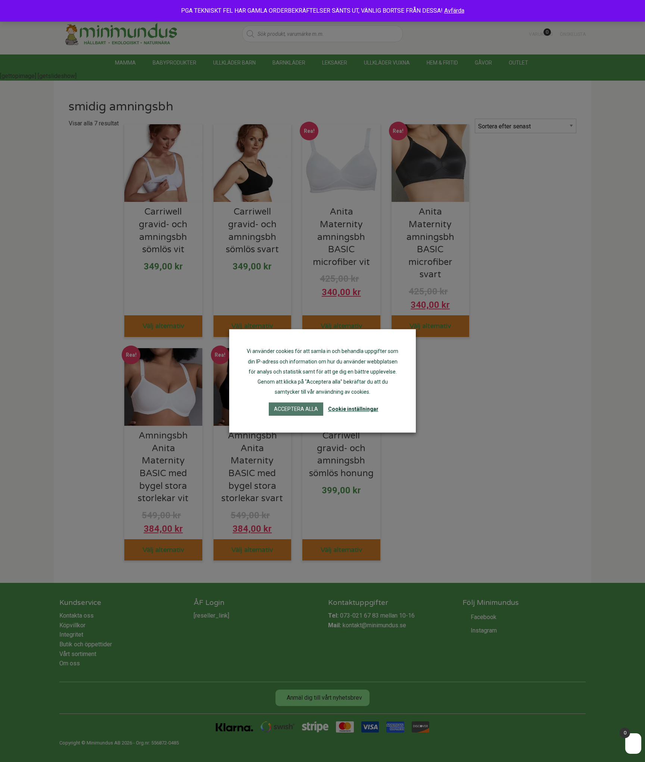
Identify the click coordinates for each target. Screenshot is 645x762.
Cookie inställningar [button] (353, 409)
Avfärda (454, 10)
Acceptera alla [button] (296, 409)
